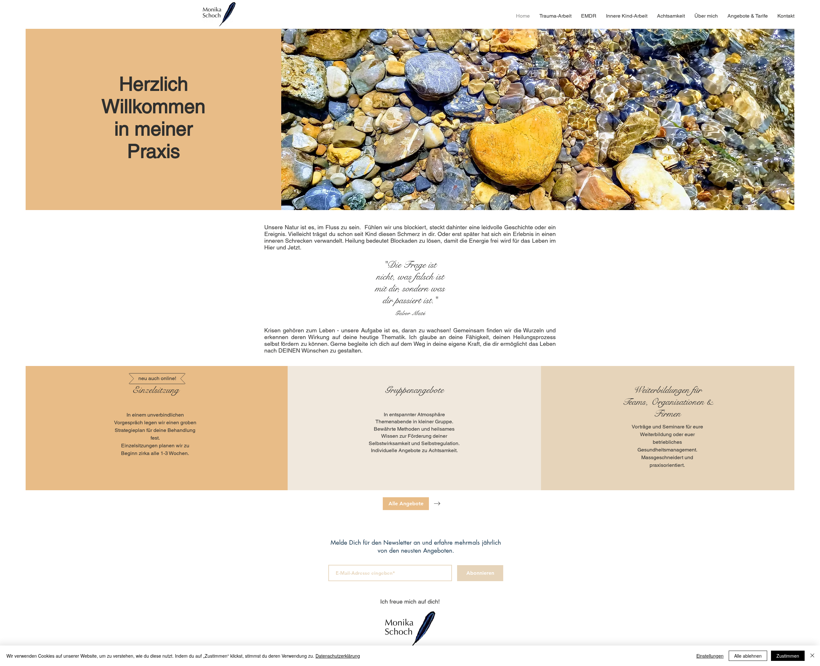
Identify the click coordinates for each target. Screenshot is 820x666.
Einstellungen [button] (710, 656)
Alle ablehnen (748, 656)
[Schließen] (812, 656)
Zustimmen (787, 656)
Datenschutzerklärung (338, 656)
